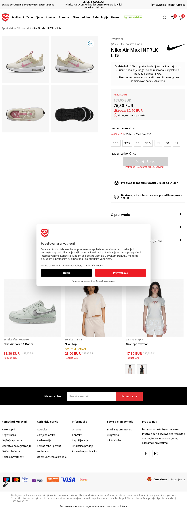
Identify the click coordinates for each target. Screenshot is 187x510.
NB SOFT (100, 506)
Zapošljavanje (80, 440)
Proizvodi (23, 28)
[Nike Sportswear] (155, 308)
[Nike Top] (93, 308)
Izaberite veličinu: (123, 128)
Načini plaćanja (11, 451)
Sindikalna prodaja (83, 446)
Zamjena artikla (46, 435)
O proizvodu (120, 214)
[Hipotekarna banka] (53, 479)
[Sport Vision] (5, 17)
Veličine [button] (130, 134)
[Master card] (16, 479)
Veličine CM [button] (144, 134)
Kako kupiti (8, 429)
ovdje (158, 73)
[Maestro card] (6, 479)
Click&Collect (115, 440)
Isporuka (42, 429)
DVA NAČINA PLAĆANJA (93, 3)
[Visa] (25, 479)
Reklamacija (44, 440)
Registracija (9, 435)
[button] (25, 17)
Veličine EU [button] (117, 134)
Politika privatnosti (13, 457)
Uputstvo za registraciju (16, 446)
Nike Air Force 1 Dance (19, 344)
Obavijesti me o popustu (132, 115)
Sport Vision (9, 28)
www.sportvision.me (77, 506)
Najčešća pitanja (12, 440)
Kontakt (77, 435)
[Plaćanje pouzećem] (5, 484)
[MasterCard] (83, 479)
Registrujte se (176, 4)
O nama (76, 429)
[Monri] (37, 479)
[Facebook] (146, 453)
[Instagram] (156, 453)
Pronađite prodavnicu (85, 451)
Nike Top (71, 344)
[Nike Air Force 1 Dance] (32, 308)
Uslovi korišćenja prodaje (52, 457)
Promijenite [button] (178, 479)
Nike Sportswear (137, 344)
